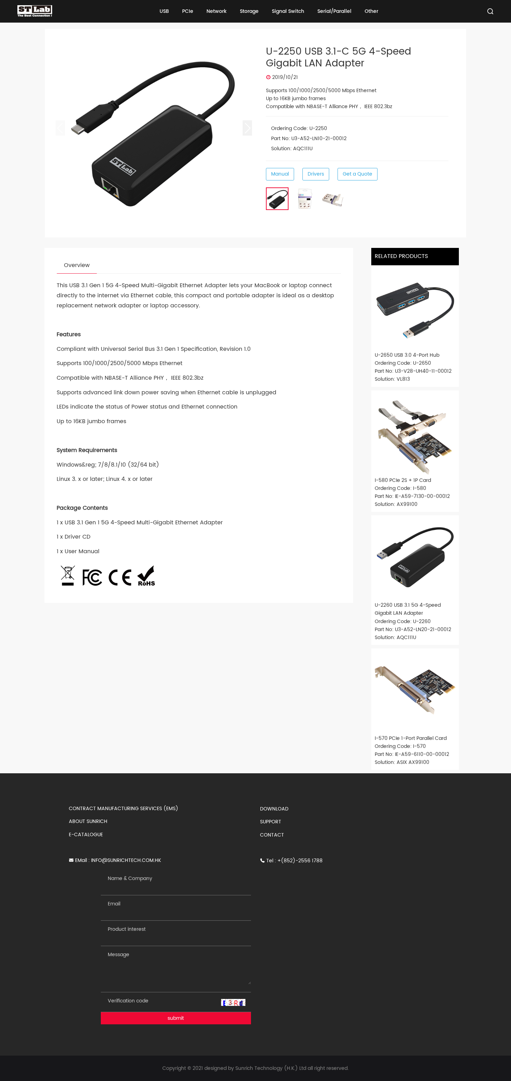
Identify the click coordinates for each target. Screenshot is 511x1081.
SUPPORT (270, 822)
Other (371, 11)
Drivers (316, 174)
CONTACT (272, 835)
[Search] (490, 11)
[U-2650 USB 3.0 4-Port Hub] (415, 309)
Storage (249, 11)
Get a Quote (357, 174)
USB (164, 11)
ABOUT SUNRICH (88, 821)
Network (216, 11)
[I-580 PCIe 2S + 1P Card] (415, 434)
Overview (77, 265)
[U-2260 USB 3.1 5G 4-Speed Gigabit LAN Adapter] (415, 559)
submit (176, 1018)
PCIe (187, 11)
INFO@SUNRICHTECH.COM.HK (126, 860)
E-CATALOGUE (86, 835)
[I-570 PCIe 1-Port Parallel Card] (415, 692)
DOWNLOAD (274, 809)
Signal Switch (288, 11)
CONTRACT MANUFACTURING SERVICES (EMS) (123, 809)
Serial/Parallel (334, 11)
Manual (280, 174)
